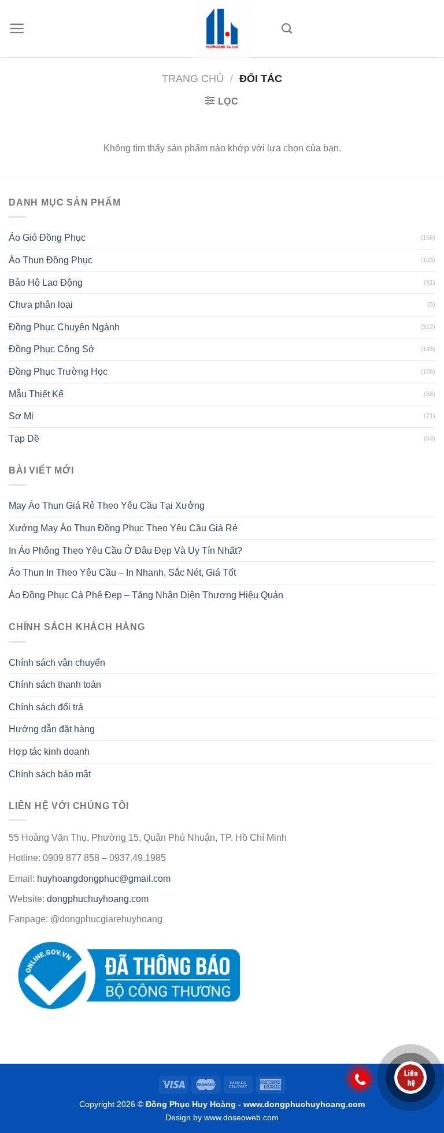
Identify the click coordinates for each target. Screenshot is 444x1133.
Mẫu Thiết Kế (36, 394)
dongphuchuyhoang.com (98, 899)
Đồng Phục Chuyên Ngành (64, 327)
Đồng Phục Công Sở (52, 349)
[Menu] (17, 28)
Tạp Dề (24, 438)
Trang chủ (193, 78)
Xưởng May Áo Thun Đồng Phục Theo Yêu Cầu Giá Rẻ (123, 528)
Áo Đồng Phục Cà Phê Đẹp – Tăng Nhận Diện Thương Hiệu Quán (146, 595)
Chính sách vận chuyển (57, 663)
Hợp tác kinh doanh (49, 751)
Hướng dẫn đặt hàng (52, 729)
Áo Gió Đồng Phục (47, 238)
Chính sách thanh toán (55, 685)
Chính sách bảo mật (50, 774)
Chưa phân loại (41, 305)
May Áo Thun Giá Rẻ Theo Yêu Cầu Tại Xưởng (107, 505)
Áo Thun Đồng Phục (50, 260)
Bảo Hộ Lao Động (46, 283)
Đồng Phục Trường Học (58, 372)
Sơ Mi (21, 416)
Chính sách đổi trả (46, 707)
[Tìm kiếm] (287, 29)
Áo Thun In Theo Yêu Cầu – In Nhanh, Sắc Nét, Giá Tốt (122, 572)
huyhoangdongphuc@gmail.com (104, 879)
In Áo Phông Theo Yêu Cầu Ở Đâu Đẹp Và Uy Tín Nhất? (125, 551)
